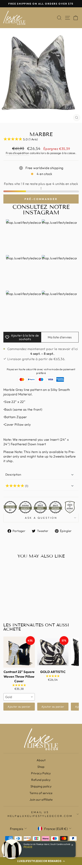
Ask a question (41, 517)
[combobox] (19, 697)
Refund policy (41, 780)
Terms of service (41, 793)
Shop (41, 767)
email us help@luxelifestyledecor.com (40, 814)
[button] (41, 861)
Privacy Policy (41, 773)
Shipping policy (41, 786)
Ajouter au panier (19, 706)
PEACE (27, 847)
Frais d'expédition (17, 153)
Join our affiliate (41, 799)
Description (13, 474)
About (41, 760)
